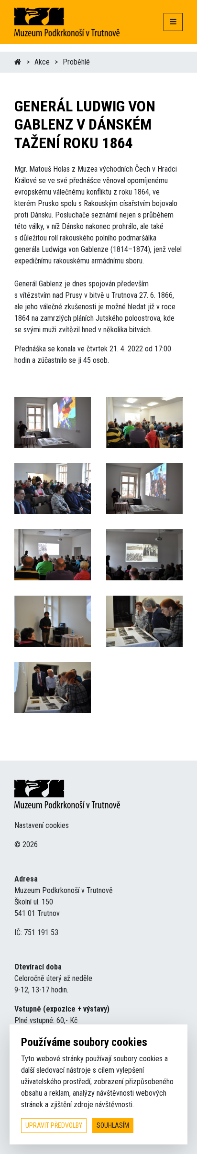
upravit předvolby (53, 1125)
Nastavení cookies (41, 825)
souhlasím (113, 1125)
